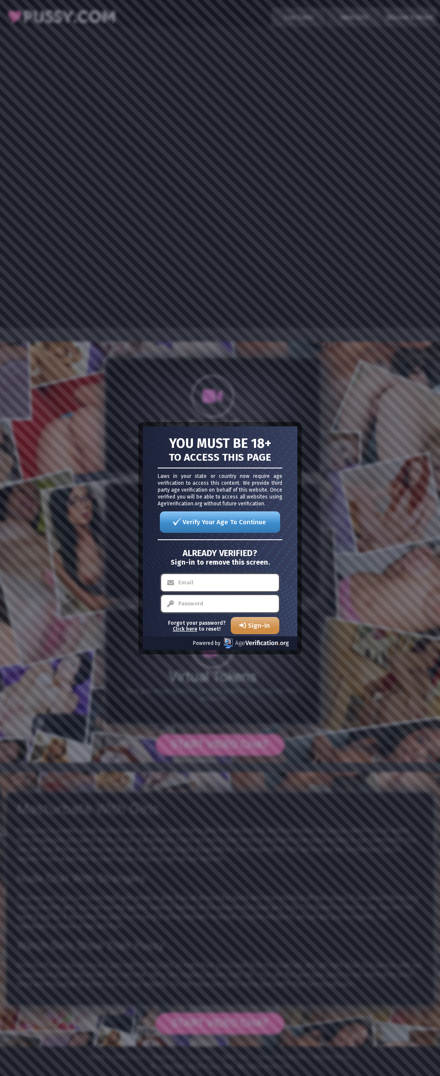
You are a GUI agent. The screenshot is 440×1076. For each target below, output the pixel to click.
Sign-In (259, 625)
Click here (185, 629)
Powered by (206, 643)
